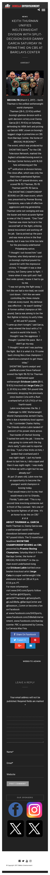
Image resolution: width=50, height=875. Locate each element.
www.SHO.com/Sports (22, 591)
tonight (27, 325)
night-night (19, 458)
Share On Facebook (26, 634)
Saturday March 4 (28, 553)
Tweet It (21, 640)
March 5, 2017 (27, 100)
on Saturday (34, 123)
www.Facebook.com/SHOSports (25, 613)
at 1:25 (25, 401)
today (29, 488)
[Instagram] (30, 861)
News (25, 17)
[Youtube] (27, 861)
